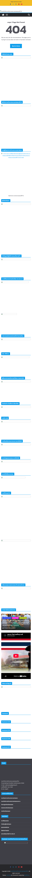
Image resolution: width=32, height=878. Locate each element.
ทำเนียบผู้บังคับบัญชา (6, 824)
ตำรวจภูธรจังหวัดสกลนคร (7, 804)
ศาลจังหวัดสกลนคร (5, 811)
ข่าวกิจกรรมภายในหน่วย (7, 617)
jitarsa (14, 628)
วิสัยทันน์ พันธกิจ (5, 830)
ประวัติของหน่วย (5, 821)
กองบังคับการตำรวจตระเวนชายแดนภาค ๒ (10, 801)
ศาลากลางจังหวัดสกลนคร (7, 808)
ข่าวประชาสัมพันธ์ (15, 617)
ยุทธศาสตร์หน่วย (5, 827)
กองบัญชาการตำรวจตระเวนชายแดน (9, 798)
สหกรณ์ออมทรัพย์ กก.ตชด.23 (8, 834)
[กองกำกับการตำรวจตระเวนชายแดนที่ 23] (3, 15)
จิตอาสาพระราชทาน (23, 617)
